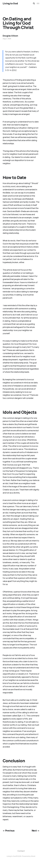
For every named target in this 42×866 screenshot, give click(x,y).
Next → (35, 830)
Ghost (33, 856)
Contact (21, 851)
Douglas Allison (10, 35)
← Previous (9, 830)
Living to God (10, 3)
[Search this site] (34, 3)
